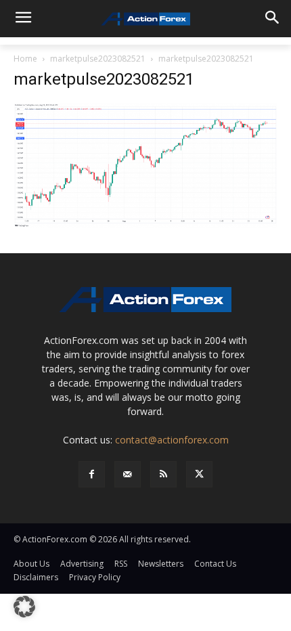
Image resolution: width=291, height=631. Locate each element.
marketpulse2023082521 (98, 58)
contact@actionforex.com (172, 439)
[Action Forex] (145, 19)
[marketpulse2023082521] (145, 164)
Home (25, 58)
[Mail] (127, 474)
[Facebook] (92, 474)
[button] (24, 606)
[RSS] (163, 474)
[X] (199, 474)
